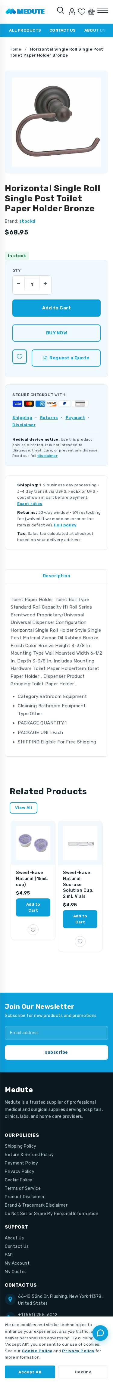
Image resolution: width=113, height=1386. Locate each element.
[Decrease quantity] (19, 282)
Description (57, 575)
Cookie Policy (19, 1180)
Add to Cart (33, 907)
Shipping (22, 417)
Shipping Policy (20, 1146)
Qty (16, 270)
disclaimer (47, 456)
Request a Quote (69, 358)
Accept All (30, 1371)
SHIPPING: (29, 742)
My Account (17, 1263)
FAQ (9, 1254)
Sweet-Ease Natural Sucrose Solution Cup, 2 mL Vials (78, 884)
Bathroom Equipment (63, 696)
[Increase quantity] (45, 282)
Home (15, 49)
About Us (95, 30)
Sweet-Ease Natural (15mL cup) (32, 878)
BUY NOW (56, 333)
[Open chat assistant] (100, 1333)
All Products (25, 30)
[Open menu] (102, 10)
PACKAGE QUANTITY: (41, 723)
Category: (28, 696)
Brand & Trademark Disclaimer (36, 1205)
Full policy (65, 525)
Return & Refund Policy (29, 1154)
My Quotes (16, 1271)
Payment (75, 417)
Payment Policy (21, 1163)
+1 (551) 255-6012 (38, 1314)
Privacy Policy (19, 1171)
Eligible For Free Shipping (68, 742)
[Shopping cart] (91, 11)
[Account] (72, 11)
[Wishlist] (81, 11)
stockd (27, 221)
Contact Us (62, 30)
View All (23, 807)
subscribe (56, 1052)
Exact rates (29, 503)
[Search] (60, 10)
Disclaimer (24, 425)
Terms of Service (23, 1188)
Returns (49, 417)
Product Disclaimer (25, 1196)
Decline (83, 1371)
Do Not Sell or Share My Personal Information (51, 1213)
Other (36, 713)
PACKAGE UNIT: (35, 732)
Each (57, 732)
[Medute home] (25, 11)
